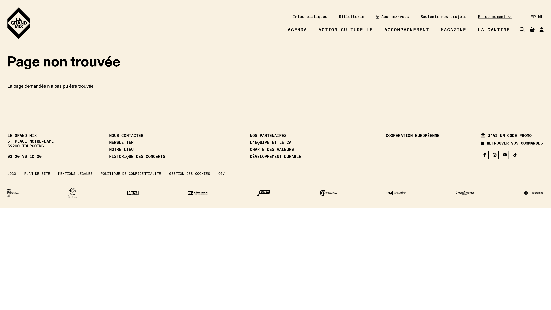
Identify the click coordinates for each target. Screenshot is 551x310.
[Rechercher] (522, 29)
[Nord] (133, 193)
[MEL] (197, 193)
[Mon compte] (542, 29)
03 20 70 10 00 (24, 156)
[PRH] (13, 193)
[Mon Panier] (532, 29)
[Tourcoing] (533, 192)
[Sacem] (263, 193)
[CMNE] (465, 193)
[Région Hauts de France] (72, 192)
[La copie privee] (328, 193)
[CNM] (396, 193)
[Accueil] (18, 23)
